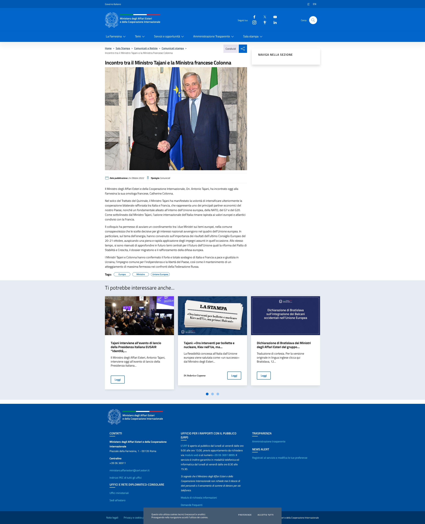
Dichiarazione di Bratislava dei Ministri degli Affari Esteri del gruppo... (284, 345)
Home (108, 48)
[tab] (207, 394)
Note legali (112, 518)
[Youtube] (273, 16)
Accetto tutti (266, 515)
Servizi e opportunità (167, 36)
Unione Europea (160, 273)
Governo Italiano (113, 4)
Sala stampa (250, 36)
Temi (138, 36)
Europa (122, 273)
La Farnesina (114, 36)
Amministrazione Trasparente (211, 36)
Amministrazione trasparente (268, 441)
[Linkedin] (273, 22)
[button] (313, 20)
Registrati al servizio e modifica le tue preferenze (279, 458)
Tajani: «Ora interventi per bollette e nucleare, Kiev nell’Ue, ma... (209, 345)
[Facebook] (253, 16)
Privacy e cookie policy (136, 518)
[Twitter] (263, 16)
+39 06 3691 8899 (224, 455)
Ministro (140, 273)
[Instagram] (253, 22)
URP (184, 446)
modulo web (191, 455)
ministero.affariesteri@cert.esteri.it (130, 470)
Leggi (118, 380)
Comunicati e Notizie (146, 48)
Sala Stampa (123, 48)
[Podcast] (263, 22)
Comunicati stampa (173, 48)
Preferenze (245, 515)
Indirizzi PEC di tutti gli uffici (126, 478)
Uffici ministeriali (119, 493)
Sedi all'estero (117, 500)
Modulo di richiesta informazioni (199, 498)
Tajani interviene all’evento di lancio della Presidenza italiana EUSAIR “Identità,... (136, 347)
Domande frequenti (192, 505)
